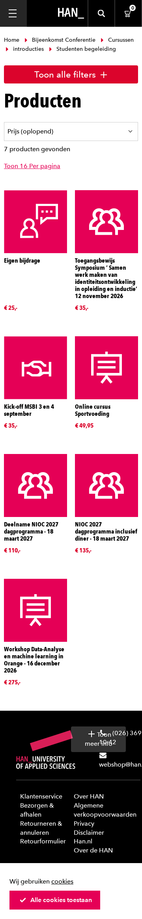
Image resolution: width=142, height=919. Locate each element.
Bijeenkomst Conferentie (63, 40)
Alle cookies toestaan (61, 900)
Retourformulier (43, 841)
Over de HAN (93, 850)
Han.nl (83, 841)
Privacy (84, 823)
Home (12, 40)
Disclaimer (89, 832)
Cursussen (120, 40)
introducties (28, 49)
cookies (62, 881)
